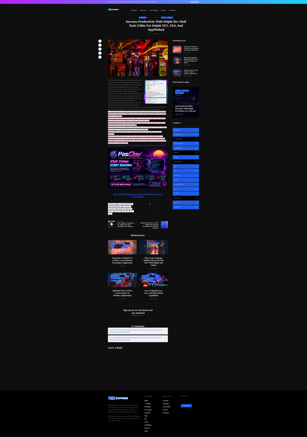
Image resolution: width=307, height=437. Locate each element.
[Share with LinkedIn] (100, 49)
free (129, 208)
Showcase (117, 247)
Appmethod (143, 17)
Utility (163, 17)
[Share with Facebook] (100, 41)
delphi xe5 (127, 206)
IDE (185, 166)
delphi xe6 (112, 208)
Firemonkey (143, 10)
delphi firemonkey (115, 206)
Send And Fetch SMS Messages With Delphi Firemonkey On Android (185, 108)
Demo (112, 245)
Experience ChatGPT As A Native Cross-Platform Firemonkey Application (122, 260)
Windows (169, 17)
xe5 (132, 211)
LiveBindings (185, 184)
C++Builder (185, 139)
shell (111, 211)
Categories (134, 10)
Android (113, 243)
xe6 (110, 213)
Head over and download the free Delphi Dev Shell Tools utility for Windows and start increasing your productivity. (137, 145)
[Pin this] (100, 53)
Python (185, 193)
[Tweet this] (100, 45)
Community (172, 10)
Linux (129, 245)
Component (120, 243)
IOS (125, 245)
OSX (112, 247)
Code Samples (154, 10)
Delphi (149, 17)
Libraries (163, 10)
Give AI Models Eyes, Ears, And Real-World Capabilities (153, 293)
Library (150, 243)
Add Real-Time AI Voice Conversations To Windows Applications (122, 293)
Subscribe (186, 405)
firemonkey (122, 208)
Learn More (194, 2)
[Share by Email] (100, 57)
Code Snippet (185, 143)
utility (117, 211)
